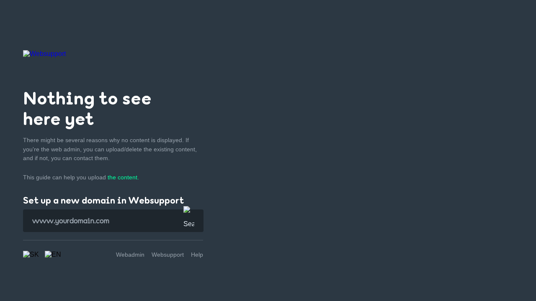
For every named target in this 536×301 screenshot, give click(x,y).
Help (197, 254)
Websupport (168, 254)
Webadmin (130, 254)
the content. (123, 177)
